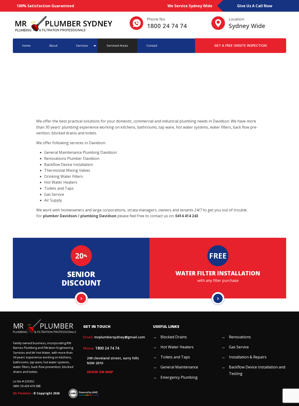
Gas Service (239, 347)
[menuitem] (26, 45)
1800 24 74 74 (167, 26)
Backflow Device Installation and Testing (257, 370)
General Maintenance (179, 367)
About (53, 45)
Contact (151, 45)
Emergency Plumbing (179, 377)
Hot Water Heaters (177, 347)
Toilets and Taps (175, 357)
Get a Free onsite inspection (240, 45)
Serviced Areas (117, 45)
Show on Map (100, 372)
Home (26, 45)
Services (82, 45)
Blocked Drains (173, 337)
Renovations (240, 337)
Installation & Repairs (248, 357)
